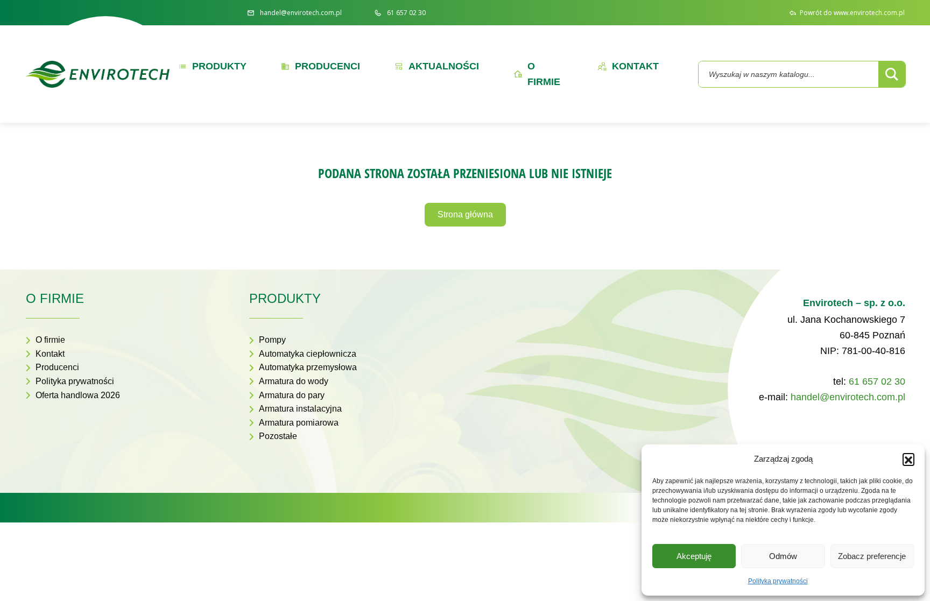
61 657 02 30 (877, 381)
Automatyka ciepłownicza (307, 353)
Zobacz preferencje (872, 556)
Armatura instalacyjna (300, 408)
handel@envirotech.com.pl (848, 397)
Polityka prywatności (778, 581)
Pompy (272, 339)
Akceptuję (694, 556)
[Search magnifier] (891, 74)
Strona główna (465, 214)
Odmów (783, 556)
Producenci (57, 367)
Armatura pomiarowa (299, 422)
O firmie (50, 339)
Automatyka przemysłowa (308, 367)
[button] (908, 459)
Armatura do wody (293, 381)
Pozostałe (278, 436)
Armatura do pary (292, 395)
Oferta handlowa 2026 (78, 395)
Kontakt (50, 353)
